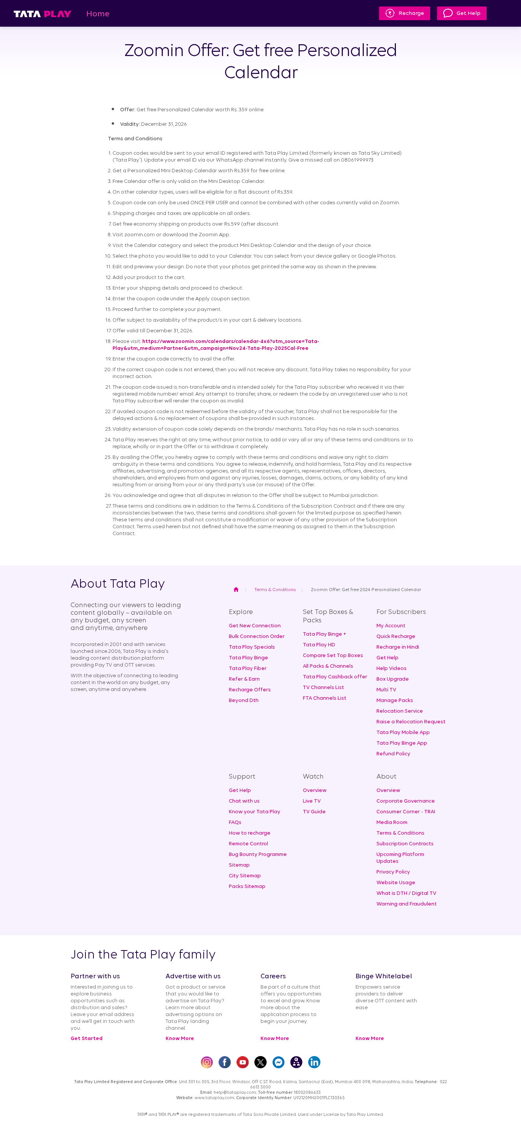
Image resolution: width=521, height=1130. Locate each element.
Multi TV (386, 690)
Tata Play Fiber (248, 669)
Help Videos (391, 669)
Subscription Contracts (405, 844)
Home (97, 14)
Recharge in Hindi (397, 647)
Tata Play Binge (248, 658)
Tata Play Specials (252, 647)
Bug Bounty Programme (258, 855)
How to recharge (249, 833)
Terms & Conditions (400, 833)
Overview (314, 790)
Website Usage (395, 883)
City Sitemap (245, 876)
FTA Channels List (324, 698)
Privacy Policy (393, 872)
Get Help (469, 13)
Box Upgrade (392, 679)
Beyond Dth (244, 701)
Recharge (411, 13)
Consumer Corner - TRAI (405, 812)
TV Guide (314, 812)
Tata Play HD (319, 645)
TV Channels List (323, 688)
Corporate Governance (405, 801)
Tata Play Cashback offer (335, 677)
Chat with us (244, 801)
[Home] (42, 13)
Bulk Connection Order (257, 637)
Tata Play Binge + (324, 634)
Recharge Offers (250, 690)
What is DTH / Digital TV (406, 893)
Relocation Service (399, 711)
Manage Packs (394, 701)
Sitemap (239, 865)
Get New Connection (255, 626)
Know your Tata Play (254, 812)
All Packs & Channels (328, 666)
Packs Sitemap (247, 887)
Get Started (87, 1039)
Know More (180, 1039)
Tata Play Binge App (401, 743)
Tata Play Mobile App (403, 733)
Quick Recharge (395, 637)
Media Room (391, 822)
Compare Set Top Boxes (333, 656)
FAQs (235, 822)
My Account (390, 626)
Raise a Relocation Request (410, 722)
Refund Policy (393, 754)
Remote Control (248, 844)
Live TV (312, 801)
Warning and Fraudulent (406, 904)
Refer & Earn (244, 679)
